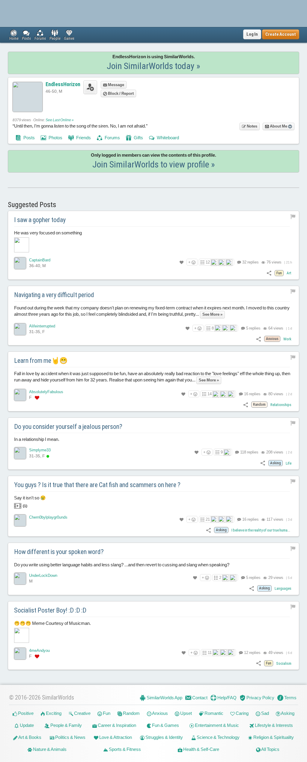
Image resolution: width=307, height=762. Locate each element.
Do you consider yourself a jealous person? (68, 426)
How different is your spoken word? (59, 552)
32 (250, 262)
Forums (112, 137)
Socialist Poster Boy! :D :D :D (50, 610)
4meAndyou (39, 650)
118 (248, 452)
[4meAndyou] (20, 654)
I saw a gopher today (40, 220)
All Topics (270, 749)
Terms (290, 697)
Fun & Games (165, 725)
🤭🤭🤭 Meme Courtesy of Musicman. (52, 623)
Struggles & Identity (164, 737)
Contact (199, 697)
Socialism (283, 663)
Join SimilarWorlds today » (153, 66)
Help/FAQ (226, 697)
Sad (264, 713)
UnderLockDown (43, 575)
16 (252, 394)
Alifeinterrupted (42, 326)
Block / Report (120, 93)
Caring (242, 713)
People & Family (65, 725)
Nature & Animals (49, 749)
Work (287, 339)
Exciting (53, 713)
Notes (251, 126)
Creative (82, 713)
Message (115, 85)
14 (210, 394)
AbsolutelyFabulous (46, 392)
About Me (278, 126)
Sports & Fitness (124, 749)
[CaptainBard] (20, 263)
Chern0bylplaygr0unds (48, 517)
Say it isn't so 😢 (30, 501)
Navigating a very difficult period (54, 295)
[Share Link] (269, 272)
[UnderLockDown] (20, 579)
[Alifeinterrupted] (20, 329)
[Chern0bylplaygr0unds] (20, 520)
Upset (185, 713)
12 (208, 262)
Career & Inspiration (116, 725)
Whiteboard (167, 137)
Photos (55, 137)
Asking (287, 713)
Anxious (159, 713)
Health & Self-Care (200, 749)
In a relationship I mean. (36, 439)
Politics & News (69, 737)
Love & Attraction (115, 737)
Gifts (138, 137)
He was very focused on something (48, 232)
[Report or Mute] (293, 216)
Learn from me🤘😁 (40, 360)
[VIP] (37, 398)
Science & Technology (218, 737)
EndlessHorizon (63, 84)
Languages (283, 588)
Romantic (213, 713)
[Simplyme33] (20, 453)
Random (131, 713)
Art (289, 273)
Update (26, 725)
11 (210, 652)
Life (288, 463)
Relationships (280, 404)
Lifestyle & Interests (273, 725)
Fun (106, 713)
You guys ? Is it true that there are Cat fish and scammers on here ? (97, 485)
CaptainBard (39, 260)
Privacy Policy (260, 697)
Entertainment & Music (216, 725)
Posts (28, 137)
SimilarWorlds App (164, 697)
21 (208, 519)
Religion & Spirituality (273, 737)
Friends (83, 137)
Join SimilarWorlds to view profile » (153, 164)
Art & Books (29, 737)
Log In (252, 34)
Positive (25, 713)
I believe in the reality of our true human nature (265, 530)
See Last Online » (60, 120)
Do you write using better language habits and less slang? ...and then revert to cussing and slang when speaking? (121, 564)
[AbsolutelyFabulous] (20, 395)
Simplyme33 (40, 450)
